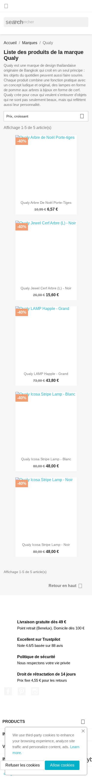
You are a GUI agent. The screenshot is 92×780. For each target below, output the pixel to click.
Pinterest (22, 691)
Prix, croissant (45, 116)
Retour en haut (65, 586)
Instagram (35, 691)
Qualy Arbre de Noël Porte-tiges (46, 203)
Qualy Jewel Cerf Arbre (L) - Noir (46, 288)
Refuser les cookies (22, 765)
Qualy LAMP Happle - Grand (46, 374)
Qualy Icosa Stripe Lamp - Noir (46, 545)
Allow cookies (62, 765)
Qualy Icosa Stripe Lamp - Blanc (46, 459)
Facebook (8, 691)
